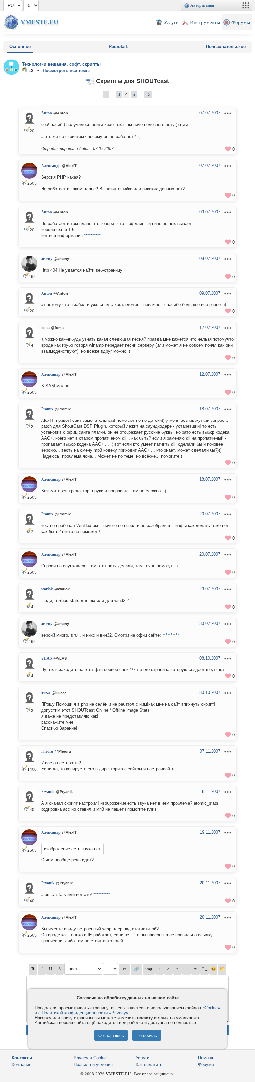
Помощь (206, 1057)
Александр (51, 165)
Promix (47, 409)
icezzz (45, 692)
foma (45, 327)
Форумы (206, 1064)
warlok (47, 589)
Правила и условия (93, 1064)
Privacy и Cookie (90, 1057)
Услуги (142, 1057)
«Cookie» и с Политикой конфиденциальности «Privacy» (127, 1010)
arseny (46, 258)
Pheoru (47, 751)
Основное (20, 46)
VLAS (46, 658)
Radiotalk (118, 46)
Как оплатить (149, 1064)
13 (148, 94)
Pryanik (48, 791)
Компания (21, 1064)
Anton (46, 113)
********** (92, 235)
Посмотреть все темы (66, 70)
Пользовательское (226, 46)
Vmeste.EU (39, 22)
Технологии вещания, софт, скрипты (61, 64)
